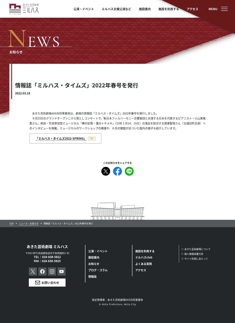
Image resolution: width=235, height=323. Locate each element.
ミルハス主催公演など (116, 9)
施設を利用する (145, 251)
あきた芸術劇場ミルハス (24, 9)
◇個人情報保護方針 (192, 253)
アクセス (140, 270)
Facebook (117, 171)
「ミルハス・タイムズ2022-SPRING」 (60, 138)
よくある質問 (143, 264)
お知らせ (93, 264)
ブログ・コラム (98, 270)
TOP (11, 223)
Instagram (52, 271)
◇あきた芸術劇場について (196, 249)
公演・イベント (98, 251)
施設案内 (93, 257)
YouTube (61, 271)
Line (129, 171)
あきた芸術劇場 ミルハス (47, 246)
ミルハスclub (143, 257)
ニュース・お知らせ (29, 223)
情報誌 (92, 276)
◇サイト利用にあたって (194, 258)
